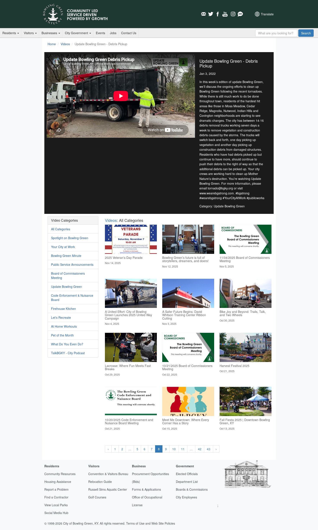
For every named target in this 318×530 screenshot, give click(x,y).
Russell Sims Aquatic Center (107, 489)
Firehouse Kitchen (63, 308)
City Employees (186, 497)
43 (208, 449)
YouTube (225, 14)
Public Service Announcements (72, 264)
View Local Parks (56, 505)
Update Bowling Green (66, 286)
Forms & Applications (146, 489)
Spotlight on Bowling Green (69, 238)
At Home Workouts (64, 326)
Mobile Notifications (240, 14)
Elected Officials (187, 474)
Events (100, 33)
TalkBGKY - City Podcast (68, 353)
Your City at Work (63, 247)
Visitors (29, 33)
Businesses (50, 33)
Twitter (210, 14)
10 (174, 449)
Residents (9, 33)
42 (199, 449)
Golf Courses (97, 497)
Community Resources (59, 474)
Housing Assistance (57, 481)
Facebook (218, 14)
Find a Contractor (56, 497)
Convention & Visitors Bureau (108, 474)
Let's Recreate (61, 317)
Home (52, 44)
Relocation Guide (100, 481)
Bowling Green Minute (66, 255)
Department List (187, 481)
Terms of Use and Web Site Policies (150, 523)
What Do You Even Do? (67, 344)
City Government (77, 33)
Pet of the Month (62, 335)
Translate (267, 14)
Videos (65, 44)
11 (183, 449)
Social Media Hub (56, 513)
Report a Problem (56, 489)
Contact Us (128, 33)
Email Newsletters (203, 14)
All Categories (60, 229)
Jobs (113, 33)
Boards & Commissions (192, 489)
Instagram (233, 14)
